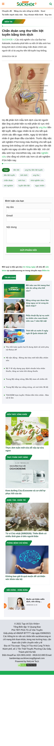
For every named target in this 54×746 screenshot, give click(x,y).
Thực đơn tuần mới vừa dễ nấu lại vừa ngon (25, 449)
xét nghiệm (8, 186)
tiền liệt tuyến (9, 175)
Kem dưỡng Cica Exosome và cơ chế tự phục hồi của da (25, 492)
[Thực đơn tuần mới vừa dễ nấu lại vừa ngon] (27, 431)
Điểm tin (46, 270)
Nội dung (11, 227)
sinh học (21, 180)
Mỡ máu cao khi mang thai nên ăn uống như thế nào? (38, 288)
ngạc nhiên (39, 186)
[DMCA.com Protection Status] (27, 665)
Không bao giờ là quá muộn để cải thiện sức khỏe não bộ (25, 577)
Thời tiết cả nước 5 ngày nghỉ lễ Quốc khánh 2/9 (37, 332)
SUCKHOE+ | (8, 40)
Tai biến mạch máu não (12, 15)
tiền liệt (16, 170)
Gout (43, 11)
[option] (27, 605)
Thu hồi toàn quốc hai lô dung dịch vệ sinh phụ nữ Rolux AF (27, 348)
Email (9, 215)
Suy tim (48, 15)
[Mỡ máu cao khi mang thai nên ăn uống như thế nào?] (14, 291)
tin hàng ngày (29, 267)
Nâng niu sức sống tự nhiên (26, 11)
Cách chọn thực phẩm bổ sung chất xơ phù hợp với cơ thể (35, 600)
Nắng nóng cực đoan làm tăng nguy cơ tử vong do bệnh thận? (37, 303)
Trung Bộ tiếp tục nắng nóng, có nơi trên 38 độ (27, 387)
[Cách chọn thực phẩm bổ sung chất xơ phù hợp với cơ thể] (16, 606)
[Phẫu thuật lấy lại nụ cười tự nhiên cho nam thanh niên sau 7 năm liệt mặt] (14, 321)
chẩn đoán (8, 180)
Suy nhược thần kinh (33, 15)
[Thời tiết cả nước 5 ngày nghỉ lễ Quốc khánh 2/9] (14, 336)
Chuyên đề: (7, 11)
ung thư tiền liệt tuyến (34, 170)
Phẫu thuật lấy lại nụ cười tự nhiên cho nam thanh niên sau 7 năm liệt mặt (37, 318)
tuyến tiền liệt (24, 186)
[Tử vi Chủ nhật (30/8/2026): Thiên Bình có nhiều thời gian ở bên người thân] (27, 517)
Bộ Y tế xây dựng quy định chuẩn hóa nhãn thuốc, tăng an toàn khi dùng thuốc (25, 369)
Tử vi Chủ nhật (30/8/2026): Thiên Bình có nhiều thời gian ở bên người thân (26, 534)
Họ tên (10, 207)
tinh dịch (23, 175)
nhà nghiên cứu (37, 180)
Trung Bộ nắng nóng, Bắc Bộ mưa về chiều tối (26, 379)
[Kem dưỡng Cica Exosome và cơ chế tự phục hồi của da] (27, 474)
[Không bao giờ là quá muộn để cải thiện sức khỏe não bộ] (27, 559)
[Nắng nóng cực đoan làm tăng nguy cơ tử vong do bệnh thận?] (14, 306)
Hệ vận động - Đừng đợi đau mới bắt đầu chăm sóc (27, 359)
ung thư (43, 127)
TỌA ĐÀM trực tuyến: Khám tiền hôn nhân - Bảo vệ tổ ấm (27, 396)
